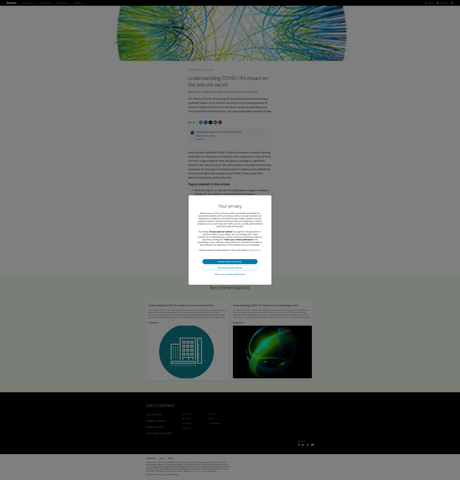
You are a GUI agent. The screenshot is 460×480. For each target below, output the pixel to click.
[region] (230, 240)
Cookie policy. (255, 250)
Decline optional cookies (230, 267)
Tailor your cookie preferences (230, 274)
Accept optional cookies (230, 261)
